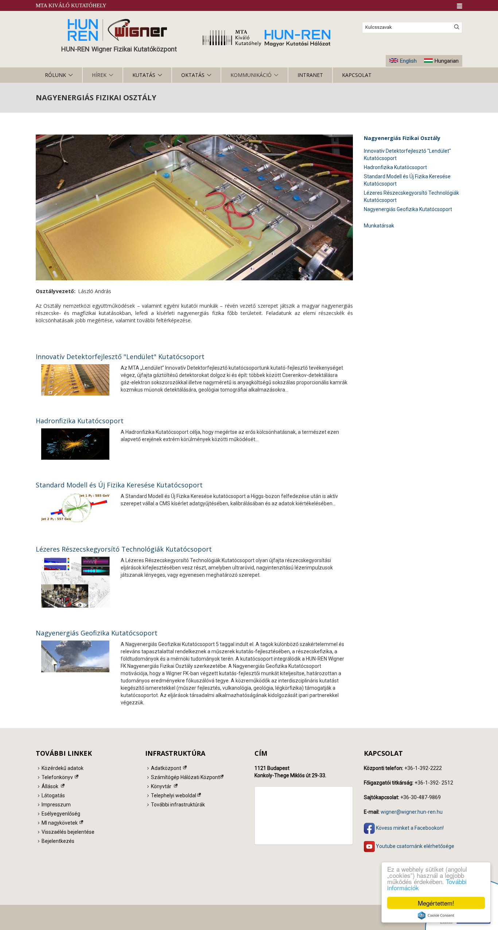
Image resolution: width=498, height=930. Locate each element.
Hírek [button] (99, 74)
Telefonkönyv (57, 777)
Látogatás (53, 795)
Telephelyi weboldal (173, 795)
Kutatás (143, 74)
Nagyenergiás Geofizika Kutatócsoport (96, 633)
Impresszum (56, 805)
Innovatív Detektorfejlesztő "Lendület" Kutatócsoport (120, 356)
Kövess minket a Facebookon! (409, 828)
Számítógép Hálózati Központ (185, 777)
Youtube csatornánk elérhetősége (414, 846)
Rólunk (55, 74)
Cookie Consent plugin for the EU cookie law (436, 915)
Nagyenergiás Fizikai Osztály (402, 138)
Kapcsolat (356, 74)
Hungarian (446, 61)
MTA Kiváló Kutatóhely (71, 5)
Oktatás (193, 74)
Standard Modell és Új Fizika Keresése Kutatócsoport (119, 484)
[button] (459, 6)
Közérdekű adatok (62, 768)
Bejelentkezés (58, 841)
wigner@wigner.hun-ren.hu (412, 812)
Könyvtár (161, 786)
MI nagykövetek (60, 823)
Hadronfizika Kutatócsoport (80, 420)
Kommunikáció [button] (251, 74)
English (408, 61)
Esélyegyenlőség (61, 814)
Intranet (310, 74)
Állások (50, 786)
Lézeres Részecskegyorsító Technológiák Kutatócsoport (124, 549)
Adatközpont (166, 768)
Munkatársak (379, 226)
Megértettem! (436, 902)
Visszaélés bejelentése (68, 832)
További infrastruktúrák (178, 805)
